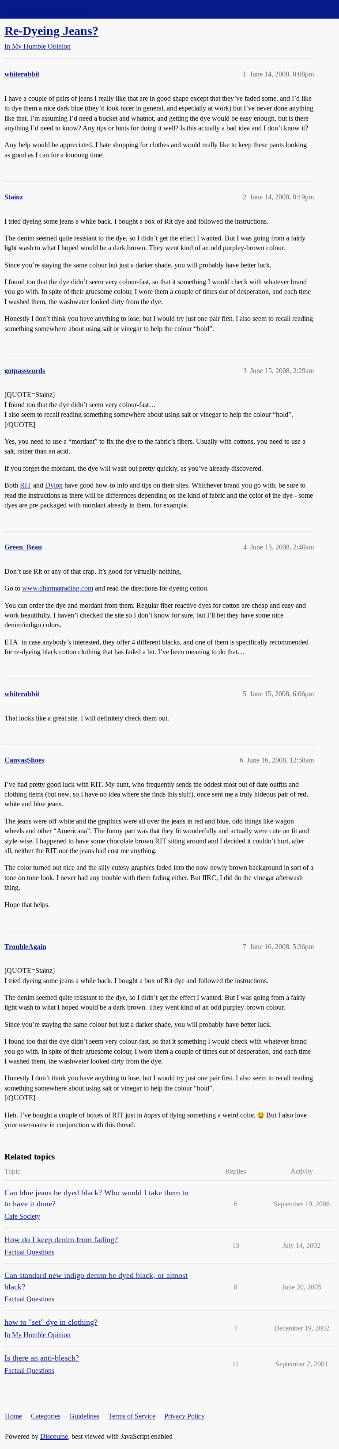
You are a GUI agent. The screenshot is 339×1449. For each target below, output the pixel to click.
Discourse (54, 1436)
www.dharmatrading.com (57, 588)
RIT (25, 485)
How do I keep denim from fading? (61, 1239)
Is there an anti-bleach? (41, 1358)
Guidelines (84, 1416)
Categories (45, 1416)
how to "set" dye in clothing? (51, 1322)
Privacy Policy (184, 1416)
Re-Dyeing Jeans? (51, 31)
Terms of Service (131, 1416)
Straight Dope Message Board (46, 9)
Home (13, 1416)
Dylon (54, 485)
